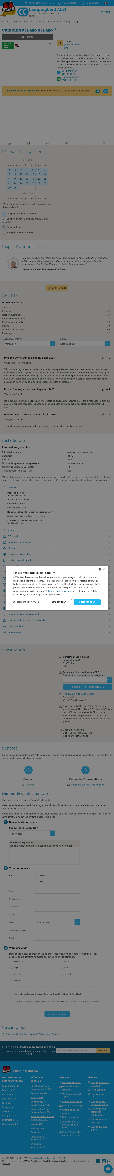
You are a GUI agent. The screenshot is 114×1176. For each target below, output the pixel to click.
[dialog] (57, 588)
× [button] (104, 569)
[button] (26, 602)
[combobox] (100, 569)
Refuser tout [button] (58, 602)
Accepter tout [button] (87, 602)
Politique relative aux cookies (60, 591)
